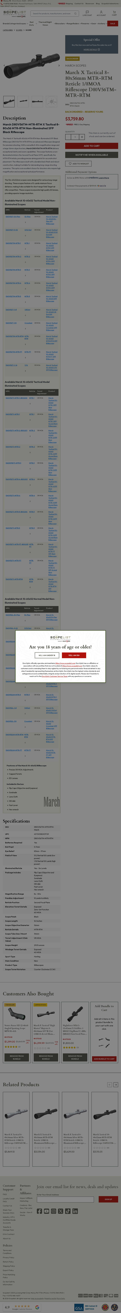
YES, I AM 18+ (74, 655)
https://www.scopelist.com (65, 663)
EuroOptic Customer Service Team (54, 676)
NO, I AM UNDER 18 (47, 655)
